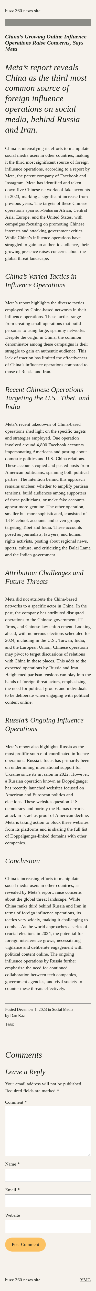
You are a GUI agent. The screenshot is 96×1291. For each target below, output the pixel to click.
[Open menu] (88, 11)
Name (12, 1164)
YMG (85, 1279)
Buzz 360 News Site (22, 10)
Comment (16, 1102)
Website (12, 1215)
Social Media (62, 1009)
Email (12, 1189)
